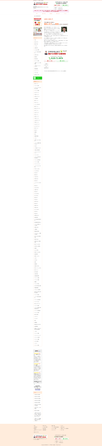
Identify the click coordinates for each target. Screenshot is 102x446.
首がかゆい (36, 211)
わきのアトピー (37, 112)
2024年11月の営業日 (37, 400)
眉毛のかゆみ (36, 239)
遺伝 (35, 320)
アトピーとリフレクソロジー (38, 152)
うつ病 (35, 331)
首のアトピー (36, 110)
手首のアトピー (37, 122)
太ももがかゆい (37, 187)
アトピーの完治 (37, 283)
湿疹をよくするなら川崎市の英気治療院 (38, 329)
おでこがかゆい (37, 209)
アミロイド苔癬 (37, 279)
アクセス (65, 13)
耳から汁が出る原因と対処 (38, 237)
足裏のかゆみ (36, 227)
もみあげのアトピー (37, 120)
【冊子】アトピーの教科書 (38, 63)
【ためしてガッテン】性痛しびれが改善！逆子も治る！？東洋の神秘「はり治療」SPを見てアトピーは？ (38, 414)
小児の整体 (36, 98)
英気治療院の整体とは (38, 222)
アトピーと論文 (37, 85)
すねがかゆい (36, 176)
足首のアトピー (37, 116)
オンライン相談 (37, 60)
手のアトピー (36, 102)
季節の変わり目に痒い (38, 324)
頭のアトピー (36, 83)
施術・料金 (43, 13)
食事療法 (36, 322)
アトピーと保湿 (37, 312)
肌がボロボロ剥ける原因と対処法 (38, 292)
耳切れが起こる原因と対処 (38, 242)
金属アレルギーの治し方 (38, 140)
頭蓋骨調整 (36, 326)
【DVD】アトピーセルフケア (37, 66)
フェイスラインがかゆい (38, 183)
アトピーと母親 (37, 333)
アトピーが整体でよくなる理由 (38, 225)
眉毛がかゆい (36, 205)
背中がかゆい (36, 201)
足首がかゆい (36, 178)
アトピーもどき (37, 301)
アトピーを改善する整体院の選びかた (38, 308)
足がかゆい (36, 172)
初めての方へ (58, 13)
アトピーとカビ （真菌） (37, 166)
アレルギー (36, 318)
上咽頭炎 (36, 229)
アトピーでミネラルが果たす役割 (38, 88)
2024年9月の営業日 (37, 402)
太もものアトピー (37, 124)
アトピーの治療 (37, 90)
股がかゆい (36, 185)
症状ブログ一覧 (37, 74)
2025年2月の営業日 (37, 394)
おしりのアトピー (37, 126)
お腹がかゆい (36, 189)
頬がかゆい (36, 191)
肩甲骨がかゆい (37, 215)
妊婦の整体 (36, 217)
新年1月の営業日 (37, 410)
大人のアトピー (37, 92)
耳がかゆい (36, 199)
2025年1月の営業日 (37, 396)
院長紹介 (51, 13)
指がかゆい (36, 203)
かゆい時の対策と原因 (38, 285)
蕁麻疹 (35, 281)
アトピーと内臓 (37, 277)
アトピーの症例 (37, 294)
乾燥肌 (35, 248)
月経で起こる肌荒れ (37, 246)
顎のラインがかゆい (37, 244)
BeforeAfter (36, 58)
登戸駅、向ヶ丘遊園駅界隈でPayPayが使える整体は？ (38, 419)
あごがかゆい (36, 195)
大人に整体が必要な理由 (38, 220)
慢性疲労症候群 (37, 231)
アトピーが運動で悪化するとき (38, 143)
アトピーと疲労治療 (37, 299)
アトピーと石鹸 (37, 339)
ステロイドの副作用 (37, 289)
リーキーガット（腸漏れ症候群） (38, 234)
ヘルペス (36, 343)
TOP (36, 13)
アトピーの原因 (37, 305)
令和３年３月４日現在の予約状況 (38, 405)
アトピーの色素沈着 (37, 310)
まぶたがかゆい (37, 193)
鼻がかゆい (36, 180)
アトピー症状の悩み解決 (38, 52)
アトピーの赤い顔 (37, 104)
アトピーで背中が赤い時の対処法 (38, 157)
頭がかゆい (36, 213)
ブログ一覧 (36, 72)
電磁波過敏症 (36, 287)
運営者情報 (36, 68)
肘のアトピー (36, 114)
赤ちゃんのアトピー (37, 303)
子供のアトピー (37, 94)
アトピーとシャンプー (38, 335)
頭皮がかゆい (36, 207)
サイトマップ (36, 70)
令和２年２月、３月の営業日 (38, 408)
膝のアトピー (36, 100)
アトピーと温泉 (37, 345)
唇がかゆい (36, 197)
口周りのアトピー (37, 96)
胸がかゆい (36, 174)
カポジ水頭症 (36, 341)
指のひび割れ (36, 314)
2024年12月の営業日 (38, 398)
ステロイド (36, 316)
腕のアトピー (36, 106)
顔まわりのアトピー (37, 108)
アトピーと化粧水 (37, 337)
